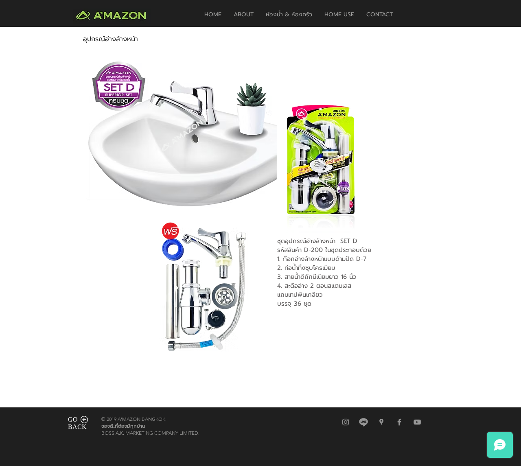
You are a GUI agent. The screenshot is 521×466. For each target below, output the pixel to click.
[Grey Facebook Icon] (399, 422)
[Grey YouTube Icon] (417, 422)
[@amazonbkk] (363, 422)
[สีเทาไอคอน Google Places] (381, 422)
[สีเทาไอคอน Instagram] (345, 422)
